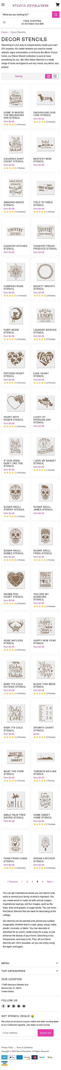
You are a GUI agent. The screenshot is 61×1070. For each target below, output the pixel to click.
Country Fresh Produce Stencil (45, 247)
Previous (13, 881)
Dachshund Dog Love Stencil (44, 114)
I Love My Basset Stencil (44, 462)
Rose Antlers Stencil (13, 642)
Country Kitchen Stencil (15, 247)
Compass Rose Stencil (14, 287)
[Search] (56, 14)
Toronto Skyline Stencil (45, 773)
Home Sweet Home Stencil (42, 816)
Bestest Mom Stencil (42, 160)
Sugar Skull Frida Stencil (42, 552)
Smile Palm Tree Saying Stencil (15, 816)
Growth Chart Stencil (43, 729)
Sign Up (45, 1033)
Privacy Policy (7, 1047)
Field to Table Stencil (43, 204)
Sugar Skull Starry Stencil (14, 508)
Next (49, 881)
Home (4, 32)
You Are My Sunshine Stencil (41, 596)
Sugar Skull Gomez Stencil (14, 552)
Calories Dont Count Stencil (14, 160)
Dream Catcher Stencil (44, 860)
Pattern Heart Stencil (14, 375)
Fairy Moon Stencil (11, 331)
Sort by (18, 76)
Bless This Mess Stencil (44, 685)
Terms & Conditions (24, 1047)
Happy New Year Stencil (44, 642)
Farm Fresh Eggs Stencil (15, 860)
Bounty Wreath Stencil (44, 287)
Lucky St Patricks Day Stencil (42, 419)
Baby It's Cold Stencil (13, 729)
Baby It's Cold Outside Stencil (15, 685)
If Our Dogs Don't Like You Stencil (13, 463)
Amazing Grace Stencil (14, 204)
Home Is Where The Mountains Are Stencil (14, 115)
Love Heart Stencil (41, 375)
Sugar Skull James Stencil (43, 508)
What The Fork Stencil (14, 773)
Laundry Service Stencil (45, 331)
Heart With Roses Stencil (14, 418)
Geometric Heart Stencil (13, 595)
